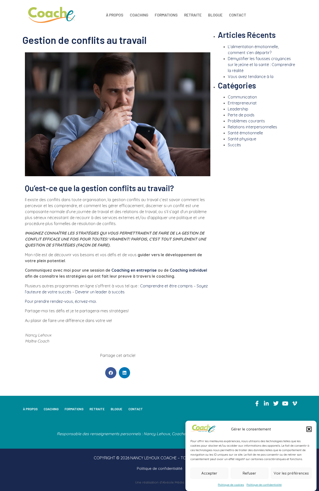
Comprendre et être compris (166, 285)
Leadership (238, 108)
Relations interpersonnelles (252, 126)
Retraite (193, 14)
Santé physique (242, 138)
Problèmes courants (246, 120)
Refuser (249, 473)
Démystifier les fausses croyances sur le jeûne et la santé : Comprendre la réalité (261, 64)
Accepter (209, 473)
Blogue (215, 14)
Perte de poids (241, 114)
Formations (166, 14)
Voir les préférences (291, 473)
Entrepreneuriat (242, 102)
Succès (234, 144)
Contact (237, 14)
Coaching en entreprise (134, 270)
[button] (309, 429)
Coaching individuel (188, 270)
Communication (242, 96)
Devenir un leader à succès (100, 291)
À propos (114, 14)
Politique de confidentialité (264, 485)
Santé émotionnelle (245, 132)
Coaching (139, 14)
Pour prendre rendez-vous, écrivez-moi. (61, 301)
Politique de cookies (231, 485)
